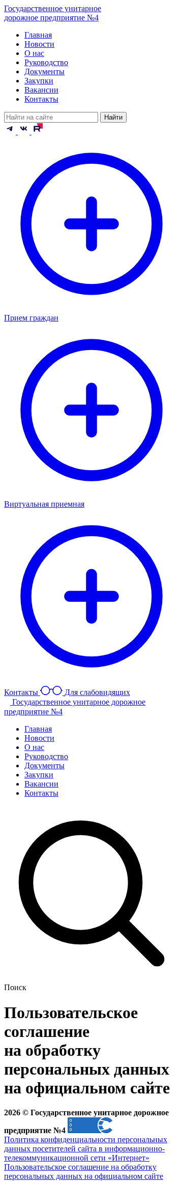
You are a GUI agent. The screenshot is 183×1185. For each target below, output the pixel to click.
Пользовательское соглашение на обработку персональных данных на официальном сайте (83, 1171)
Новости (39, 44)
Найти (113, 117)
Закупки (38, 80)
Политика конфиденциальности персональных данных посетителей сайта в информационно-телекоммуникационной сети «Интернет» (85, 1148)
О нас (34, 53)
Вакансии (41, 89)
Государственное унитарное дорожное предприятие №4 (52, 13)
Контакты (41, 99)
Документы (44, 71)
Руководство (46, 62)
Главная (38, 35)
